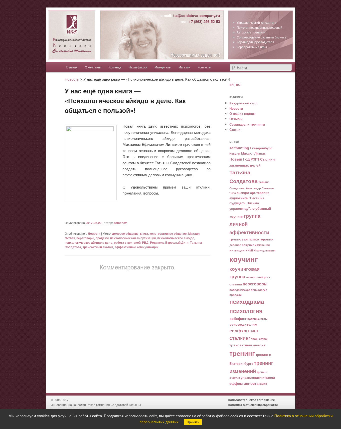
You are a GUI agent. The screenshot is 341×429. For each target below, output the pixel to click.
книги (250, 250)
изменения (262, 245)
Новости (94, 233)
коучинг (243, 259)
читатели (267, 377)
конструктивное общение (168, 233)
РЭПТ (255, 159)
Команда (115, 67)
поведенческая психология (248, 290)
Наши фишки (138, 67)
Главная (72, 67)
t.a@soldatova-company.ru (196, 15)
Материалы (163, 67)
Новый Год (239, 159)
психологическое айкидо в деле (88, 242)
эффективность (244, 383)
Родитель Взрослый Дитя (169, 242)
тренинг (242, 353)
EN (231, 84)
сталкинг (239, 338)
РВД (145, 242)
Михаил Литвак (253, 153)
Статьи (234, 129)
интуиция (237, 250)
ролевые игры (257, 319)
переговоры (85, 238)
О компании (93, 67)
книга (144, 233)
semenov (120, 222)
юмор (263, 384)
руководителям (243, 324)
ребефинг (238, 318)
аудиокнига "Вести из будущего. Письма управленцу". (246, 203)
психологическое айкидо (175, 238)
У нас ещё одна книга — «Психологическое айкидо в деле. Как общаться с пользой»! (125, 100)
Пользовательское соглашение (251, 400)
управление (250, 377)
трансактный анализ (98, 247)
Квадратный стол (243, 103)
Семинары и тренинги (247, 124)
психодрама (246, 301)
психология (245, 311)
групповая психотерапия (251, 238)
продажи (102, 238)
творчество (259, 339)
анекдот (243, 193)
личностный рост (258, 277)
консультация (265, 250)
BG (238, 84)
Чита (232, 193)
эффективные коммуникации (136, 247)
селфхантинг (244, 330)
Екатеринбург (261, 148)
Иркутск (234, 153)
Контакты (204, 67)
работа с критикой (127, 242)
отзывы (235, 284)
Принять (193, 422)
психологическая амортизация (133, 238)
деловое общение (125, 233)
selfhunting (239, 147)
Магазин (184, 67)
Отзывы (235, 118)
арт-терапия (259, 193)
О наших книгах (242, 113)
